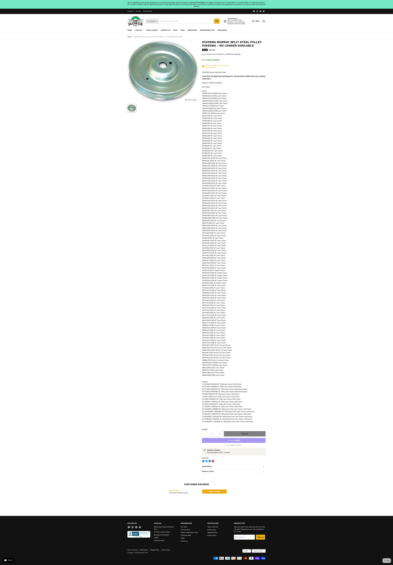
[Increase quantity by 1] (219, 433)
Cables (156, 537)
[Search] (217, 21)
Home (129, 30)
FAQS (183, 30)
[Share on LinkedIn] (209, 461)
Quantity (204, 429)
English (246, 551)
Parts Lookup (152, 30)
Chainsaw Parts (159, 540)
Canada (258, 551)
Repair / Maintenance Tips (189, 532)
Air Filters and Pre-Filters (162, 532)
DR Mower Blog (147, 11)
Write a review (214, 491)
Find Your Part (185, 530)
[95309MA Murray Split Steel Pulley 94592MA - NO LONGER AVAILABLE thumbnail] (131, 108)
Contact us (165, 30)
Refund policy (211, 530)
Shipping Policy (212, 532)
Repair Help (192, 30)
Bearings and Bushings (161, 535)
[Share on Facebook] (203, 461)
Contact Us (130, 11)
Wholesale (222, 30)
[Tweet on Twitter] (206, 461)
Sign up (260, 537)
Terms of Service (212, 527)
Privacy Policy (211, 535)
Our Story (138, 11)
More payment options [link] (234, 445)
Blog (175, 30)
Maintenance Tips (207, 30)
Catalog (138, 30)
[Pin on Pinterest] (213, 461)
